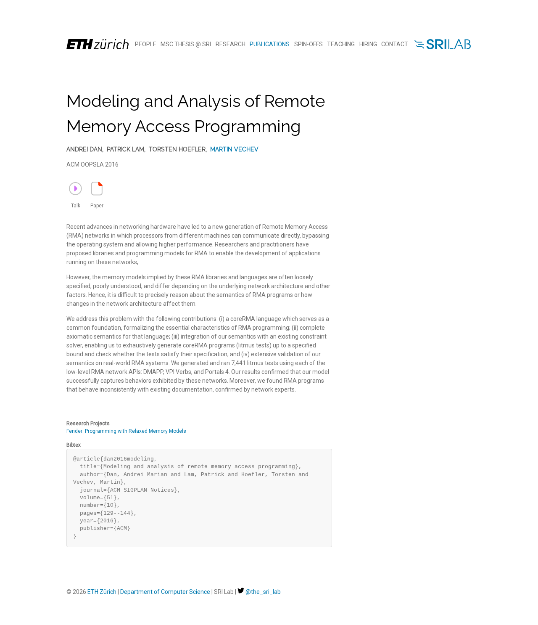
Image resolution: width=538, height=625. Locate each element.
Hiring (368, 44)
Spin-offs (308, 44)
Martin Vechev (234, 149)
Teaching (341, 44)
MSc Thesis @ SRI (186, 44)
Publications (270, 44)
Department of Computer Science (165, 591)
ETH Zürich (101, 591)
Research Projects (88, 423)
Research (230, 44)
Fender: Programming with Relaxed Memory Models (126, 431)
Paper (96, 206)
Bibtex (73, 445)
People (145, 44)
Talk (75, 206)
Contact (394, 44)
